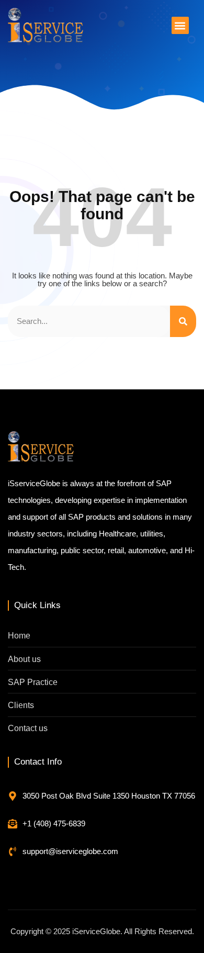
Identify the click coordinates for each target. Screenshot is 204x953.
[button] (180, 25)
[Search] (183, 321)
